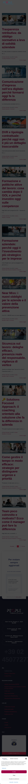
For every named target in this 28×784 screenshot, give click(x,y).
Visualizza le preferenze (14, 778)
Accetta (14, 771)
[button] (26, 758)
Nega (14, 775)
